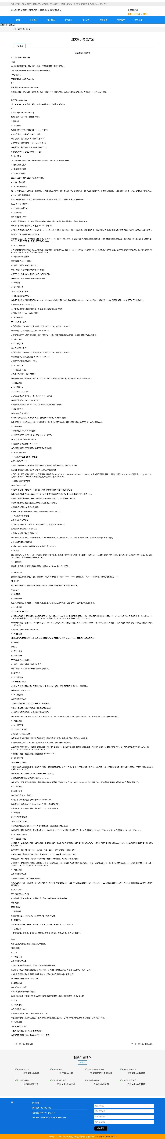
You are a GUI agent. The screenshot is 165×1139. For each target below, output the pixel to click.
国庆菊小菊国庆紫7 (145, 1044)
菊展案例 (104, 20)
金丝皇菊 (139, 20)
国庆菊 (28, 29)
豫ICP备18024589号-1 (109, 1137)
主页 (14, 29)
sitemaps (98, 1137)
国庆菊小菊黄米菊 (26, 1044)
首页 (18, 20)
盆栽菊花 (68, 20)
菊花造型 (86, 20)
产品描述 (19, 46)
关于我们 (33, 20)
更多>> (82, 1062)
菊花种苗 (51, 20)
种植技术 (121, 20)
